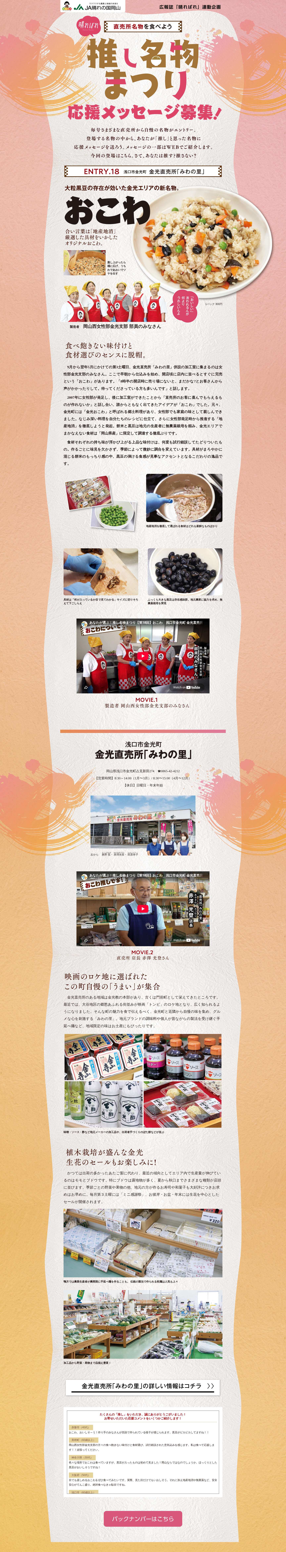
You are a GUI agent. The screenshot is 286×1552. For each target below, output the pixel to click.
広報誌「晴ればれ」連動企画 (189, 6)
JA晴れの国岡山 (92, 6)
